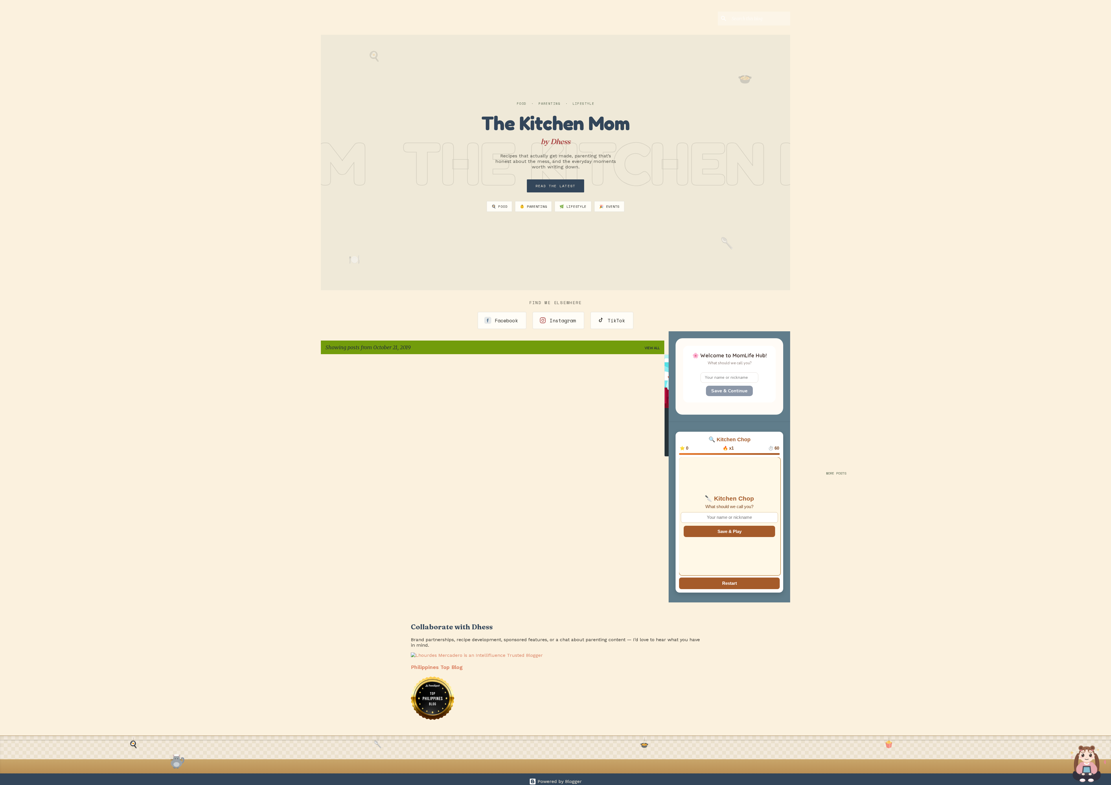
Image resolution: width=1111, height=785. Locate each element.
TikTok (616, 320)
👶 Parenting (533, 206)
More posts (836, 473)
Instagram (563, 320)
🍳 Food (499, 206)
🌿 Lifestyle (573, 206)
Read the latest (556, 186)
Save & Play (730, 531)
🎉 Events (609, 206)
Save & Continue (729, 391)
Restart (729, 583)
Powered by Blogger (559, 781)
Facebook (506, 320)
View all (652, 348)
